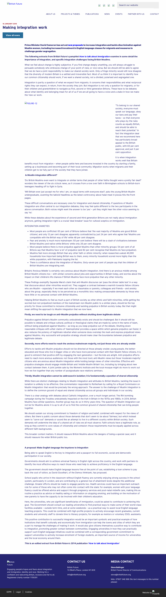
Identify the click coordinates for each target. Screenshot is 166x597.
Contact (154, 14)
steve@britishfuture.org (121, 574)
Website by (147, 592)
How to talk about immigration (94, 56)
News (107, 14)
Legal (18, 592)
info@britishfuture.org (76, 574)
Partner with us (136, 14)
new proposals (75, 45)
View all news (13, 35)
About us (50, 14)
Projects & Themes (70, 14)
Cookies (28, 592)
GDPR (8, 592)
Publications (92, 14)
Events (118, 14)
